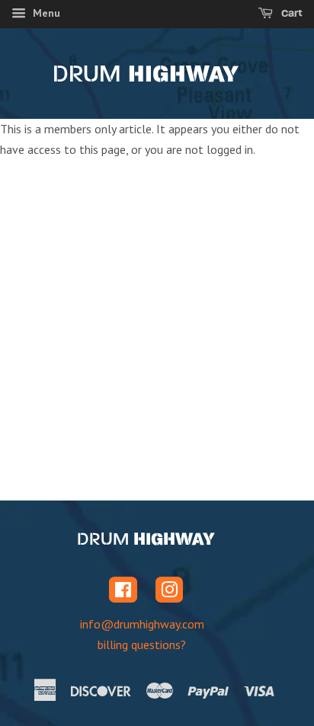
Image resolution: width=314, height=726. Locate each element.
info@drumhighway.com (142, 624)
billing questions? (142, 644)
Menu (45, 13)
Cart (291, 13)
